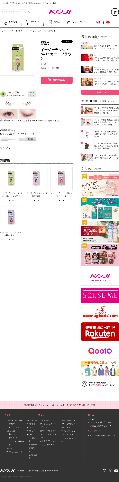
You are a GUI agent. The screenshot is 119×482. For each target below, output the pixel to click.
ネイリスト (65, 428)
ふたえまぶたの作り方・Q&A (101, 426)
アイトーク (44, 420)
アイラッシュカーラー (15, 452)
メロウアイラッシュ (69, 435)
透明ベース (13, 438)
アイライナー (31, 420)
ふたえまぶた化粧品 (14, 420)
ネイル (9, 449)
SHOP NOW (59, 80)
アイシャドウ (31, 431)
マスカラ (29, 428)
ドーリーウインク (68, 420)
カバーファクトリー (48, 431)
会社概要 (21, 471)
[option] (17, 57)
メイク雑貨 (33, 445)
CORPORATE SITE (104, 278)
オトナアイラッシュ (48, 441)
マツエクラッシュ (68, 431)
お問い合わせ (33, 471)
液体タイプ (13, 424)
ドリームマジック (68, 424)
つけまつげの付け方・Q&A (100, 422)
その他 (29, 435)
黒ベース (12, 434)
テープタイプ (14, 427)
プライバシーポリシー (49, 471)
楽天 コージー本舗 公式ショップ (102, 435)
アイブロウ (30, 424)
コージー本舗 (59, 12)
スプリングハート (47, 445)
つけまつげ (10, 431)
